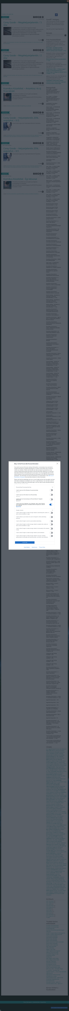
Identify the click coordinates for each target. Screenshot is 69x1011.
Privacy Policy (42, 547)
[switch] (51, 490)
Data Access (34, 547)
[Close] (58, 464)
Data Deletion (27, 547)
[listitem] (34, 487)
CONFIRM (24, 542)
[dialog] (34, 505)
